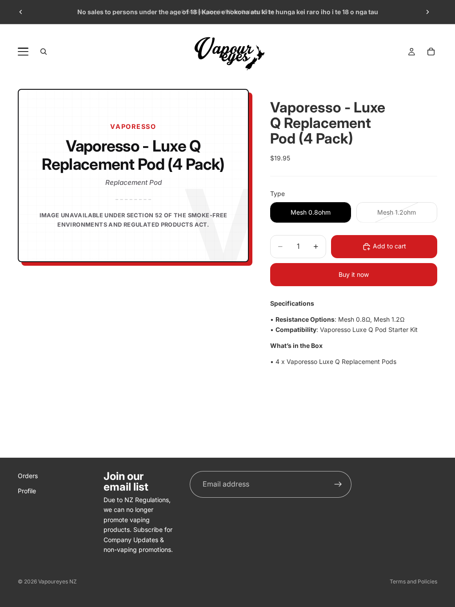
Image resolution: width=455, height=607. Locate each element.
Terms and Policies (413, 581)
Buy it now (354, 274)
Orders (28, 475)
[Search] (43, 51)
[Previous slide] (21, 12)
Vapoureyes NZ (57, 581)
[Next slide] (427, 12)
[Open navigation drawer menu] (23, 52)
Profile (27, 491)
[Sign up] (338, 484)
